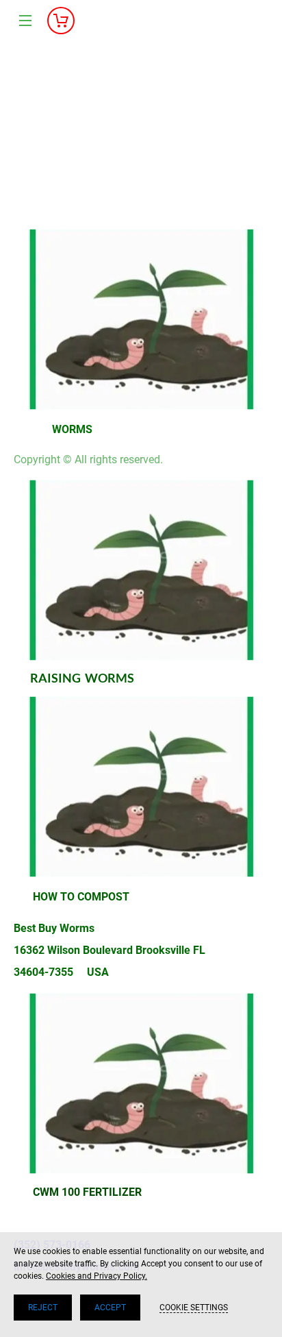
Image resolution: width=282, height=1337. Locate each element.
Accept (110, 1307)
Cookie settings (193, 1307)
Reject (42, 1307)
